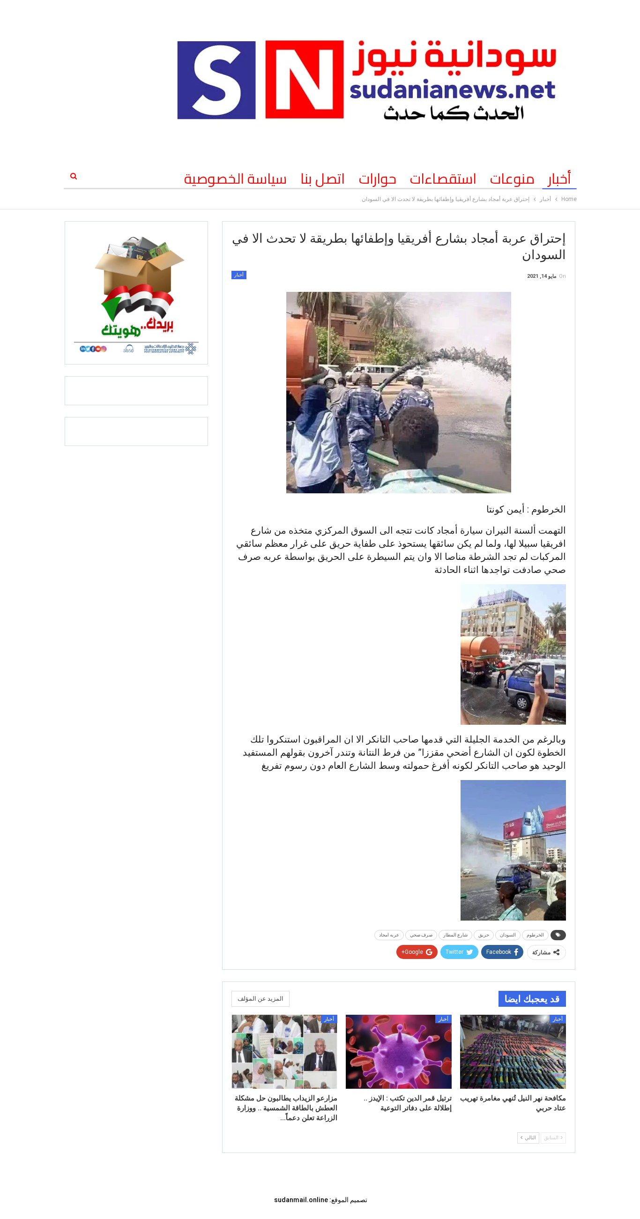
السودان (508, 934)
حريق (483, 934)
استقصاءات (443, 178)
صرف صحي (421, 934)
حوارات (377, 178)
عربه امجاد (389, 934)
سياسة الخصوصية (235, 178)
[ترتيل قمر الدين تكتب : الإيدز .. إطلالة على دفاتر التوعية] (399, 1052)
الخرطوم (535, 934)
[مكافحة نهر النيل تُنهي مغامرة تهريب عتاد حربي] (513, 1052)
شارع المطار (455, 934)
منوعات (512, 178)
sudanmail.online (301, 1200)
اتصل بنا (322, 178)
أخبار (559, 178)
